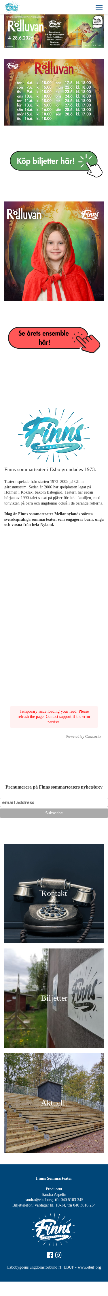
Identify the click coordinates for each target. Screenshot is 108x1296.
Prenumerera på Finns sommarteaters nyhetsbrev (54, 787)
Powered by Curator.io (83, 737)
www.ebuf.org (89, 1267)
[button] (99, 7)
